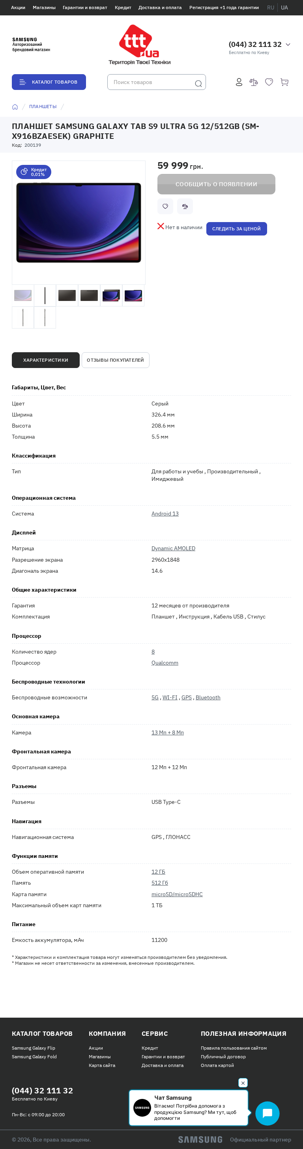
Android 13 (165, 513)
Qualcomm (165, 662)
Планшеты (43, 106)
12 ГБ (158, 871)
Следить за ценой (236, 229)
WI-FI (170, 697)
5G (155, 697)
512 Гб (160, 882)
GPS (186, 697)
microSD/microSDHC (177, 894)
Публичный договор (223, 1056)
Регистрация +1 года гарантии (224, 7)
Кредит (123, 7)
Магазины (44, 7)
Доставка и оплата (160, 7)
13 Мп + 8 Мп (168, 732)
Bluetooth (208, 697)
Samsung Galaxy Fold (34, 1056)
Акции (18, 7)
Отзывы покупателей (115, 360)
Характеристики (45, 360)
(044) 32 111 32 (255, 44)
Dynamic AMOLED (173, 548)
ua (284, 7)
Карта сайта (102, 1065)
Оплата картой (217, 1065)
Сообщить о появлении (216, 184)
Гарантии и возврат (85, 7)
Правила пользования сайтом (234, 1048)
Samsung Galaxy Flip (33, 1048)
